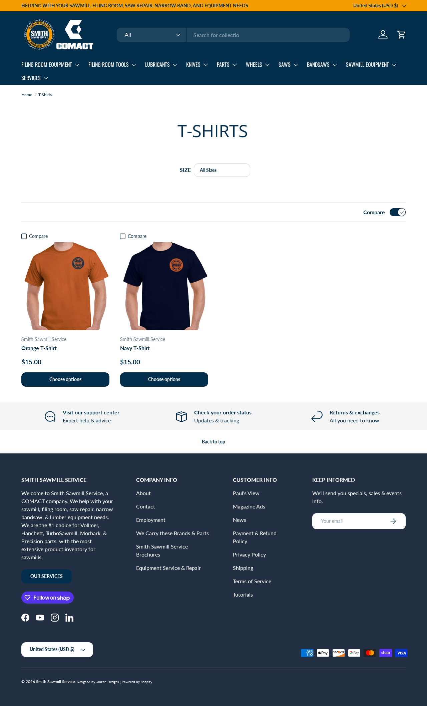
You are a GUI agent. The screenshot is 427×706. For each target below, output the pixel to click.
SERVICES (31, 78)
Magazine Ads (249, 506)
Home (26, 95)
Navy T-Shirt (135, 348)
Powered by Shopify (137, 682)
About (143, 493)
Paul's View (246, 493)
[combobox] (233, 35)
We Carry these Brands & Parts (172, 533)
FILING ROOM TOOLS (108, 64)
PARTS (223, 64)
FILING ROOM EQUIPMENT (46, 64)
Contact (145, 506)
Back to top (213, 441)
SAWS (285, 64)
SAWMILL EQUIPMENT (367, 64)
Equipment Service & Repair (168, 568)
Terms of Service (252, 581)
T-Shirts (45, 95)
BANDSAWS (318, 64)
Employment (150, 519)
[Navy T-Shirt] (164, 286)
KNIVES (193, 64)
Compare (374, 212)
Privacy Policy (249, 554)
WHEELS (254, 64)
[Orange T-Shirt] (65, 286)
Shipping (243, 568)
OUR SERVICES (46, 576)
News (239, 519)
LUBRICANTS (157, 64)
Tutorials (243, 594)
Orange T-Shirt (39, 348)
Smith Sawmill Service (55, 681)
